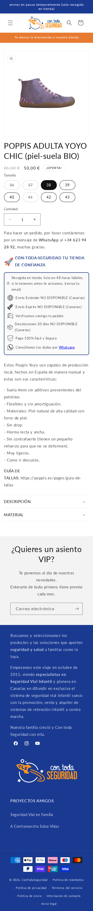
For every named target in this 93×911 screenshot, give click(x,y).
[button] (10, 23)
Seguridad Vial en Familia (31, 814)
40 (12, 197)
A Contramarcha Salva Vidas (34, 826)
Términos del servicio (67, 887)
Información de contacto (64, 896)
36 (15, 186)
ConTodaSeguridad (35, 879)
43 (67, 197)
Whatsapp (67, 347)
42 (49, 197)
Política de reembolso (68, 879)
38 (49, 185)
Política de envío (29, 896)
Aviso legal (49, 903)
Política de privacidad (31, 887)
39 (67, 185)
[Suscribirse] (76, 609)
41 (33, 198)
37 (33, 186)
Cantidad (11, 209)
